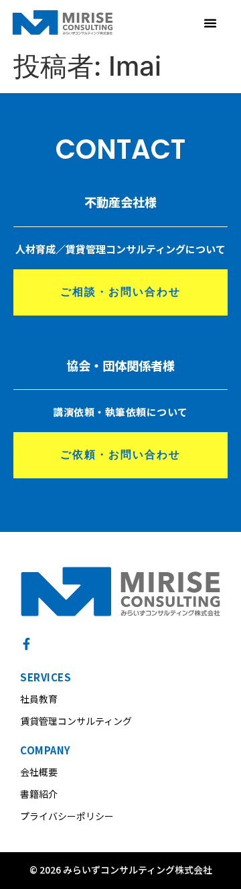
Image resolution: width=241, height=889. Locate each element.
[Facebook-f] (26, 644)
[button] (210, 23)
